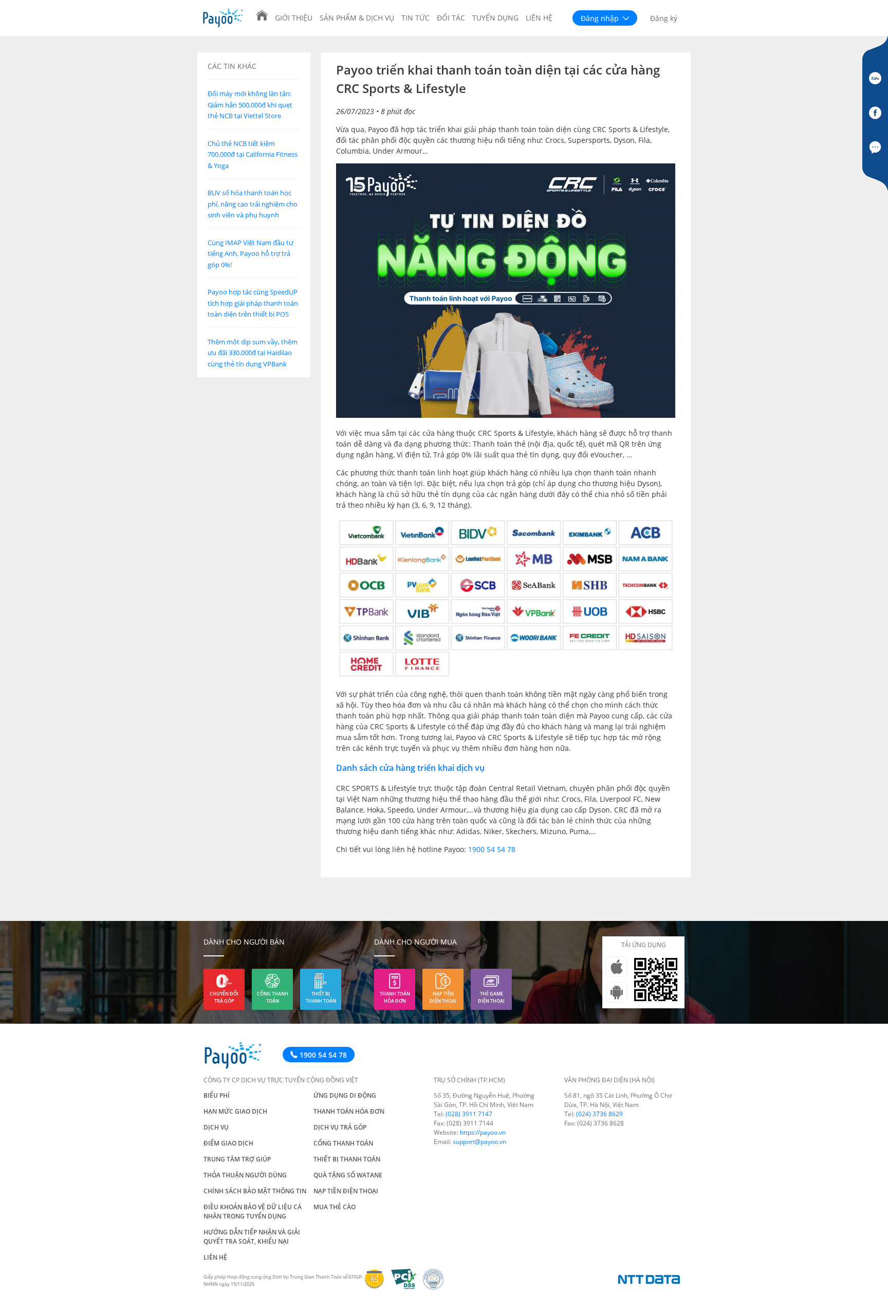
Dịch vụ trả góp (339, 1127)
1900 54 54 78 (491, 849)
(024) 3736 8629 (599, 1114)
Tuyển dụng (495, 18)
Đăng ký (663, 18)
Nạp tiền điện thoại (443, 997)
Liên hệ (539, 18)
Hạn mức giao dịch (235, 1111)
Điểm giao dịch (228, 1143)
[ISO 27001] (435, 1286)
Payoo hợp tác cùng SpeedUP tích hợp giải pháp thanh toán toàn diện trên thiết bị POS (253, 303)
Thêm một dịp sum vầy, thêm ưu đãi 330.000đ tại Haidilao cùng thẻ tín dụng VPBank (253, 352)
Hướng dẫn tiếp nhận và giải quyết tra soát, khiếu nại (251, 1237)
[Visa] (377, 1286)
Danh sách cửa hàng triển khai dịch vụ (410, 767)
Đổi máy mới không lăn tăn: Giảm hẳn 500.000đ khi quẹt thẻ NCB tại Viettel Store (250, 104)
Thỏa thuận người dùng (245, 1175)
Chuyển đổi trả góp (224, 997)
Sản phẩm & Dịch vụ (357, 18)
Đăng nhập (601, 18)
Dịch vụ (216, 1127)
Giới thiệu (293, 18)
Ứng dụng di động (344, 1095)
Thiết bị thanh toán (321, 997)
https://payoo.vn (483, 1132)
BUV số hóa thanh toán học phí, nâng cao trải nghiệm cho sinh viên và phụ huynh (253, 203)
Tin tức (415, 18)
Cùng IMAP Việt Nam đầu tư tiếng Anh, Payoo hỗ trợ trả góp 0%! (250, 253)
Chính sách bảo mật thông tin (254, 1191)
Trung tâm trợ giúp (237, 1159)
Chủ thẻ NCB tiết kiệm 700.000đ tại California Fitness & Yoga (253, 154)
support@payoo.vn (479, 1141)
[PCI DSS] (407, 1286)
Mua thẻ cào (334, 1207)
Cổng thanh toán (272, 997)
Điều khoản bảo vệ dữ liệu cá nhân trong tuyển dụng (252, 1212)
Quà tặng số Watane (347, 1175)
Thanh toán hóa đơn (395, 997)
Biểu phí (216, 1095)
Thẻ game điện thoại (491, 997)
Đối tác (451, 18)
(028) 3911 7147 (469, 1114)
